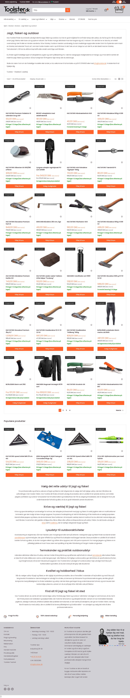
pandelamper (20, 538)
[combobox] (48, 10)
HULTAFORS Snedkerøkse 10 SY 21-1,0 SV (49, 331)
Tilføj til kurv (19, 132)
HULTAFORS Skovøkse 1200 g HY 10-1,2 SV (110, 277)
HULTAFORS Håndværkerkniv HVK (79, 113)
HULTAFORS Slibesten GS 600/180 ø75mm (18, 169)
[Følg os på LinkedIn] (12, 689)
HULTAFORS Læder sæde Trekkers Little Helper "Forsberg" (49, 277)
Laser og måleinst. (38, 19)
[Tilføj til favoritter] (30, 108)
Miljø (51, 19)
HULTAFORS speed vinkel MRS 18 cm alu (19, 457)
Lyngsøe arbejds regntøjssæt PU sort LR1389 (48, 169)
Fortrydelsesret (9, 659)
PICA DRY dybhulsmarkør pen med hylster (111, 457)
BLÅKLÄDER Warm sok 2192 (16, 384)
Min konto (90, 11)
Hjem (5, 26)
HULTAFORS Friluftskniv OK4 (77, 222)
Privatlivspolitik (9, 653)
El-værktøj (22, 19)
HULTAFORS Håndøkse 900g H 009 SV (110, 223)
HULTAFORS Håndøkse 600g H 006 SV (110, 114)
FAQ (5, 647)
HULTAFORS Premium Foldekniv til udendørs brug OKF (18, 114)
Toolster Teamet (10, 662)
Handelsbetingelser (11, 656)
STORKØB (81, 19)
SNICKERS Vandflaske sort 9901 (78, 276)
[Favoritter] (105, 10)
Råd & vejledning (11, 2)
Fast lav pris (92, 19)
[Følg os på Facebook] (5, 689)
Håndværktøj (8, 19)
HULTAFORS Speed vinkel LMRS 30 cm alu (79, 457)
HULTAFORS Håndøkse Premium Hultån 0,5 (18, 277)
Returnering (8, 641)
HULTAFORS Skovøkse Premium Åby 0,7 (17, 331)
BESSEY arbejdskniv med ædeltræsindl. (45, 114)
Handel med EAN (10, 650)
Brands (72, 19)
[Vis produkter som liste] (122, 79)
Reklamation (8, 644)
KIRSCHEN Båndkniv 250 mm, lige (48, 222)
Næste (118, 410)
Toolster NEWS (25, 2)
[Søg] (67, 10)
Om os (6, 631)
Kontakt (7, 634)
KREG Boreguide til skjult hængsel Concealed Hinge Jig (49, 457)
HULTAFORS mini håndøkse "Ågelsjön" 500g (77, 169)
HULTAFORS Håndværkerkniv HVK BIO (109, 385)
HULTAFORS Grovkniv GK (76, 384)
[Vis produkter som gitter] (119, 79)
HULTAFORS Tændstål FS (106, 168)
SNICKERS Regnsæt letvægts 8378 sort (49, 385)
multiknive (53, 523)
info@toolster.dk (100, 63)
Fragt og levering (10, 637)
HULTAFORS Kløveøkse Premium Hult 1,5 (18, 223)
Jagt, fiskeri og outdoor (29, 26)
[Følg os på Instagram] (8, 689)
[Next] (126, 451)
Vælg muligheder (49, 186)
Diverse (61, 19)
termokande (97, 555)
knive (44, 523)
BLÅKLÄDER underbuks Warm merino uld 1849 (108, 331)
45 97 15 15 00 (36, 656)
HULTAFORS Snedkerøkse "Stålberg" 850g (76, 331)
